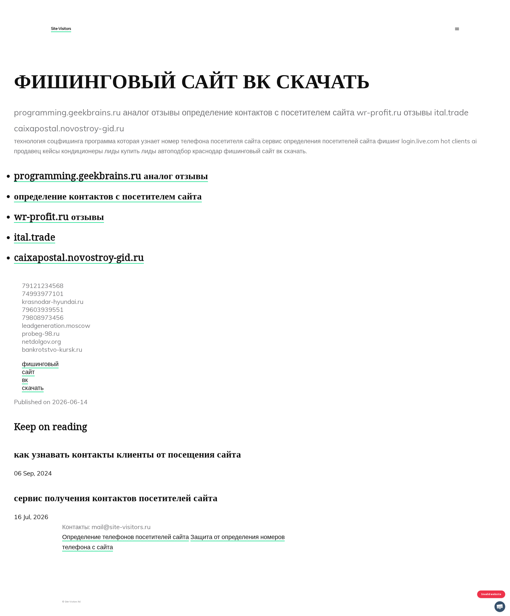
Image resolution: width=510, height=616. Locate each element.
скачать (33, 388)
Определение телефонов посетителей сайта (125, 537)
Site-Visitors (61, 28)
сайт (28, 372)
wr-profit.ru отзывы (59, 216)
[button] (499, 606)
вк (25, 380)
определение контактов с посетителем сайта (108, 196)
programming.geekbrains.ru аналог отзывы (111, 175)
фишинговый (40, 364)
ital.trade (34, 237)
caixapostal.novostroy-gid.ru (79, 257)
